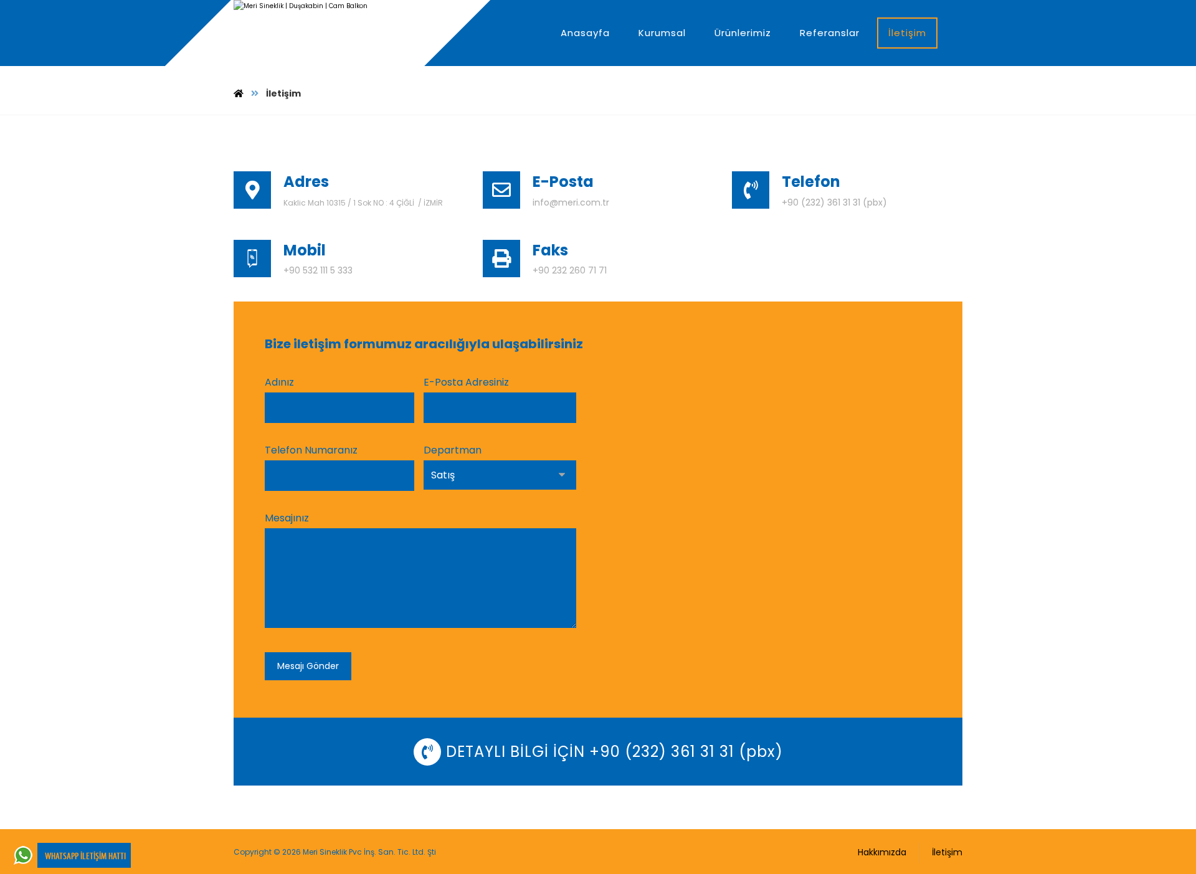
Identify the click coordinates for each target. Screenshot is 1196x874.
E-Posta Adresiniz (466, 382)
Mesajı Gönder (308, 666)
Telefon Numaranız (311, 450)
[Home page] (239, 93)
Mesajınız (287, 518)
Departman (453, 450)
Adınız (279, 382)
